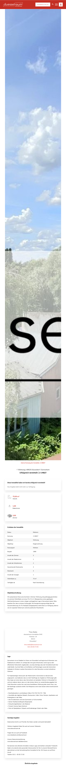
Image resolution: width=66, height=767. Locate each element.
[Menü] (55, 4)
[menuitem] (42, 4)
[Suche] (51, 4)
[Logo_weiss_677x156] (13, 4)
